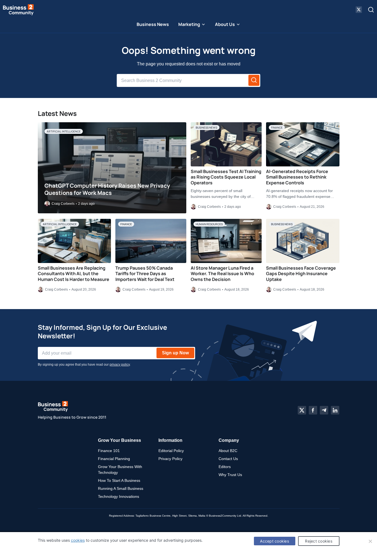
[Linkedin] (335, 410)
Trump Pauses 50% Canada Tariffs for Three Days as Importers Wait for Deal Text (144, 274)
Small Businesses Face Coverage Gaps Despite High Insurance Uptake (301, 274)
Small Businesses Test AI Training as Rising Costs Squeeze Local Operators (226, 177)
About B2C (228, 450)
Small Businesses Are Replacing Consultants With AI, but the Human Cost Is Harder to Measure (73, 274)
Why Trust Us (230, 474)
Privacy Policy (170, 458)
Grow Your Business (119, 440)
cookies (78, 540)
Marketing (189, 24)
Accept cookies (274, 541)
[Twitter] (302, 410)
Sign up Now (175, 352)
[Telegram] (324, 410)
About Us (225, 24)
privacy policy (120, 364)
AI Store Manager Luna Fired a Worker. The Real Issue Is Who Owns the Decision (222, 274)
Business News (153, 24)
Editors (225, 466)
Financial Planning (114, 458)
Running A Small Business (120, 488)
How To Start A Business (119, 480)
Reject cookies (318, 541)
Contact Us (228, 458)
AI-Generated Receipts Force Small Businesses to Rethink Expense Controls (297, 177)
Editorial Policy (171, 450)
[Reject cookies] (370, 541)
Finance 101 (109, 450)
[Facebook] (313, 410)
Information (170, 440)
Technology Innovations (118, 496)
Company (229, 440)
